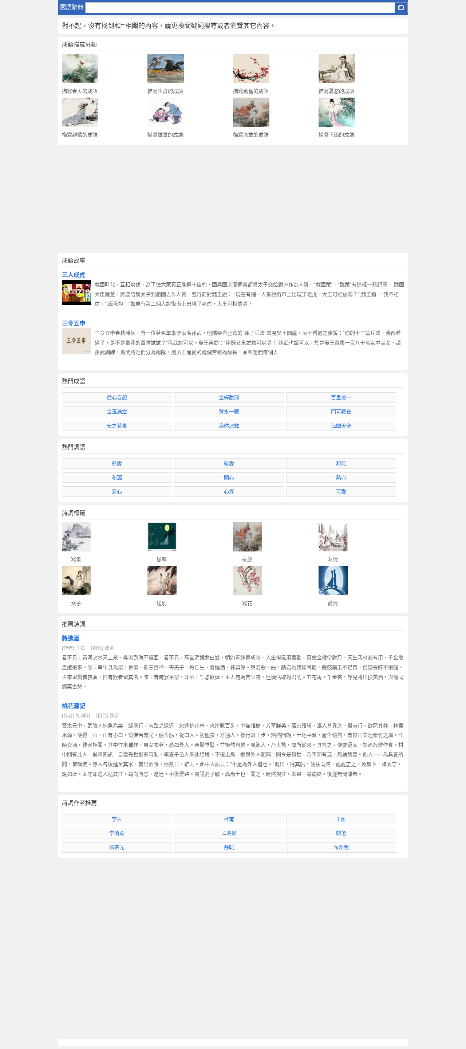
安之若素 (117, 426)
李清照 (117, 833)
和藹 (117, 477)
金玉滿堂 (117, 412)
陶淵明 (341, 847)
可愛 (341, 491)
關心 (229, 477)
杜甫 (229, 819)
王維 (341, 819)
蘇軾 (229, 847)
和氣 (341, 463)
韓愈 (341, 833)
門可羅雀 (341, 412)
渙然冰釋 (229, 426)
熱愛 (117, 463)
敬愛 (229, 463)
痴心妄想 (117, 397)
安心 (117, 491)
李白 (117, 819)
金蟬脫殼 (229, 397)
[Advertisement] (233, 199)
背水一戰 (229, 412)
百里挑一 (341, 397)
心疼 (229, 491)
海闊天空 (341, 426)
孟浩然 (229, 833)
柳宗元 (117, 847)
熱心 (341, 477)
